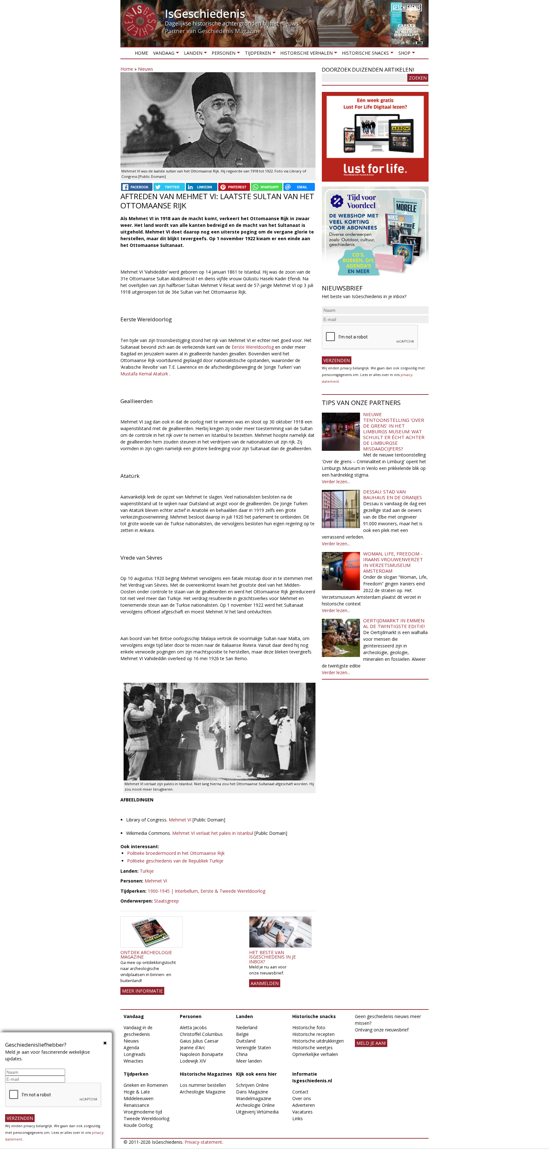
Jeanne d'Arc (192, 1047)
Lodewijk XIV (193, 1061)
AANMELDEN (265, 983)
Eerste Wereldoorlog (253, 347)
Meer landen (249, 1061)
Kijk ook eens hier (256, 1074)
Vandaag (162, 54)
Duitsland (245, 1041)
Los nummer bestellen (203, 1085)
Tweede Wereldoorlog (146, 1118)
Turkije (147, 871)
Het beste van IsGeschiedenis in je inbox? (272, 957)
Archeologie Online (255, 1105)
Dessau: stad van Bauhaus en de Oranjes (392, 494)
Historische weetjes (312, 1047)
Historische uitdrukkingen (318, 1041)
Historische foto (308, 1027)
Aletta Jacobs (193, 1027)
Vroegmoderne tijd (143, 1112)
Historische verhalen (305, 54)
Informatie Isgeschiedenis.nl (312, 1077)
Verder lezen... (336, 481)
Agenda (131, 1047)
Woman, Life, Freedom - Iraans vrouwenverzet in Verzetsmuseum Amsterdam (393, 562)
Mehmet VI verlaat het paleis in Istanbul (212, 833)
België (242, 1034)
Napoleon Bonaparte (201, 1054)
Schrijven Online (252, 1085)
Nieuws (145, 69)
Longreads (135, 1054)
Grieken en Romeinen (146, 1085)
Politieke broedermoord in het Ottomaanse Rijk (176, 853)
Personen (222, 54)
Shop (403, 54)
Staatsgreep (166, 901)
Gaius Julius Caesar (199, 1041)
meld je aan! (371, 1043)
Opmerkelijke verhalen (315, 1054)
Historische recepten (313, 1034)
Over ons (301, 1098)
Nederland (246, 1027)
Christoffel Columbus (201, 1034)
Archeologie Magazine (203, 1092)
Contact (300, 1092)
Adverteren (303, 1105)
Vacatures (302, 1112)
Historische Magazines (206, 1074)
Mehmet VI (180, 820)
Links (297, 1118)
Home (141, 53)
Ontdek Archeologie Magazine (146, 954)
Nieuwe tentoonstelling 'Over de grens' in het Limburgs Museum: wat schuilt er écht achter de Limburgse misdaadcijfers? (393, 431)
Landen (191, 54)
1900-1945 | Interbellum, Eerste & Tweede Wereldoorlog (206, 891)
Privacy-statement (203, 1142)
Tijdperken (256, 54)
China (241, 1054)
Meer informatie (142, 991)
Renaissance (136, 1105)
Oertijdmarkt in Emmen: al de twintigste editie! (394, 623)
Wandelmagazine (253, 1098)
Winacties (133, 1061)
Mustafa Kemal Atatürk (144, 374)
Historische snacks (364, 54)
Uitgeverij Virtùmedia (257, 1112)
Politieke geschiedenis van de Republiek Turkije (175, 861)
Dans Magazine (252, 1092)
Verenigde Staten (253, 1047)
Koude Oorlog (138, 1125)
